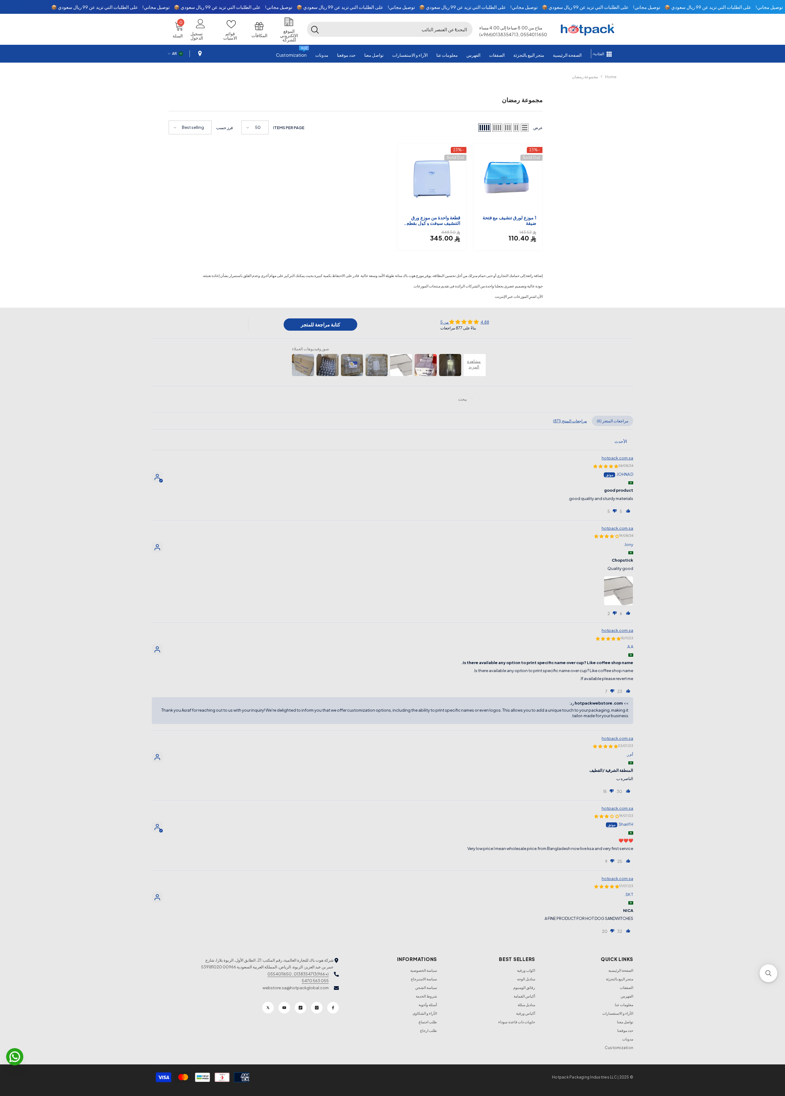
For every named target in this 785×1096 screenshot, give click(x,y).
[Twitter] (268, 1007)
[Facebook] (333, 1007)
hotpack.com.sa (617, 458)
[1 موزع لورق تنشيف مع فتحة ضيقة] (507, 178)
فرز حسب (224, 127)
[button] (455, 29)
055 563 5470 (315, 980)
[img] (464, 321)
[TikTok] (300, 1007)
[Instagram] (317, 1007)
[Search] (390, 29)
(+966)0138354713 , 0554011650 (298, 973)
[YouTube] (284, 1007)
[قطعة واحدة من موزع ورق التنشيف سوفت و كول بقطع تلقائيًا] (431, 178)
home (610, 76)
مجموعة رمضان (585, 76)
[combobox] (398, 29)
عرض (538, 127)
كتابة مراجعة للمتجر (320, 324)
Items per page (288, 127)
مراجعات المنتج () (570, 420)
